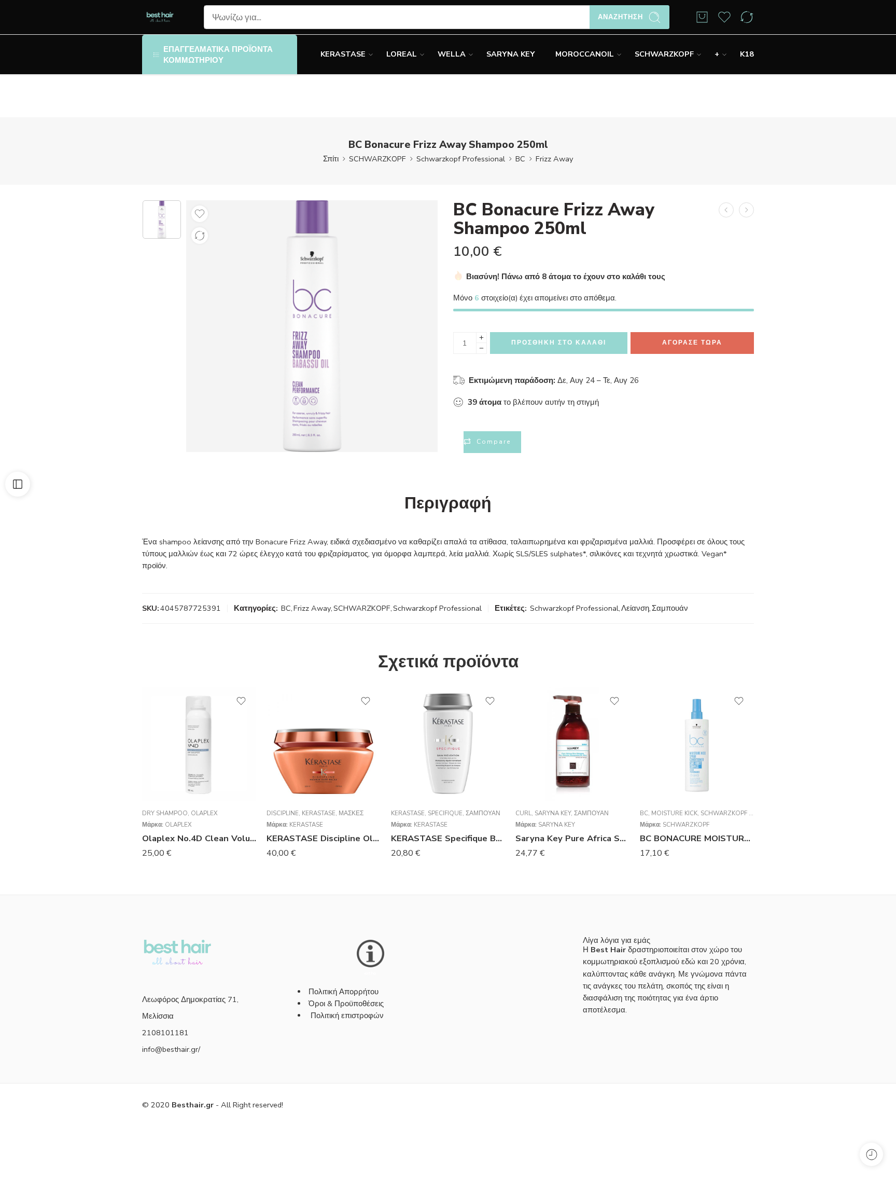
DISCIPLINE (283, 813)
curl (523, 813)
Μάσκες (351, 813)
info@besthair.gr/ (171, 1049)
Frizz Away (554, 159)
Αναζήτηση (620, 17)
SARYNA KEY (510, 54)
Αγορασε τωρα (692, 342)
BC (520, 159)
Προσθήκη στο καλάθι (558, 342)
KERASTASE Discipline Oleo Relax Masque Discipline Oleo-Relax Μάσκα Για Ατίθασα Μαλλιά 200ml (324, 838)
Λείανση (635, 608)
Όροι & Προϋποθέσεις (346, 1003)
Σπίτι (331, 159)
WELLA (452, 54)
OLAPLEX (204, 813)
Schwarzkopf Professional (460, 159)
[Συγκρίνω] (199, 235)
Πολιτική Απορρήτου (344, 991)
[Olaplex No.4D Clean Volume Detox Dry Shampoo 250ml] (199, 744)
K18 (747, 54)
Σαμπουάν (670, 608)
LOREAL (401, 54)
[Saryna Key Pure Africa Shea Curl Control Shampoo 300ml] (572, 744)
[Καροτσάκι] (702, 17)
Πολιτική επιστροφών (348, 1015)
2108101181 (165, 1032)
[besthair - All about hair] (160, 17)
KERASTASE (343, 54)
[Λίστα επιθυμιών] (199, 213)
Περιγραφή (448, 503)
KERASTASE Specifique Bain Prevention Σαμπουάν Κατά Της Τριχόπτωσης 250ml (448, 838)
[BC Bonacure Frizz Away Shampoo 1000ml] (726, 209)
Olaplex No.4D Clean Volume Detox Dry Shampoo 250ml (199, 838)
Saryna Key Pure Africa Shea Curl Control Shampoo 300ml (572, 838)
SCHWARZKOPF (664, 54)
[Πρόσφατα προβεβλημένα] (871, 1154)
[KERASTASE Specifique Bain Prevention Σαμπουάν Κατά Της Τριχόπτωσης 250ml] (448, 744)
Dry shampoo (165, 813)
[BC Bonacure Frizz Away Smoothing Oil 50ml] (746, 209)
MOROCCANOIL (584, 54)
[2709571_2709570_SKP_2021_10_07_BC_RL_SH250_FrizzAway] (162, 219)
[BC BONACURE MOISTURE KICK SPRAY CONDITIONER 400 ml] (697, 744)
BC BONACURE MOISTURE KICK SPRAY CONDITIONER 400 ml (697, 838)
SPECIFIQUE (445, 813)
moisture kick (674, 813)
